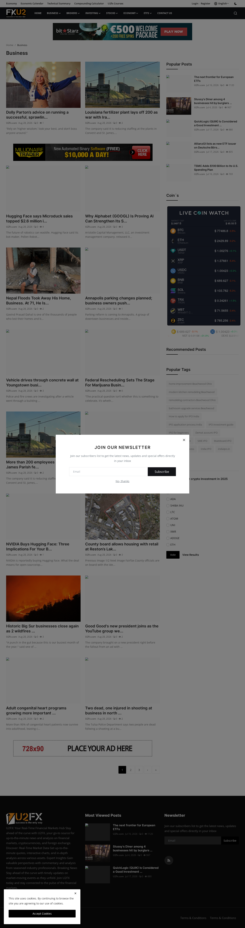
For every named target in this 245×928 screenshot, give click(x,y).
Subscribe (162, 472)
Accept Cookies (42, 913)
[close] (75, 893)
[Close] (184, 440)
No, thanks (122, 481)
